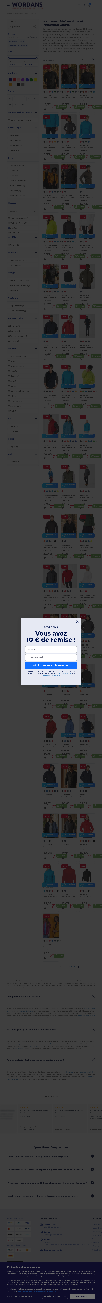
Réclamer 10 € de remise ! (51, 665)
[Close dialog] (77, 621)
